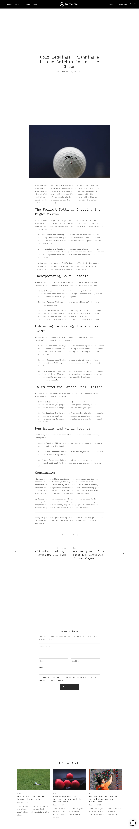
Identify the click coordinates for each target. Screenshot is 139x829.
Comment (45, 646)
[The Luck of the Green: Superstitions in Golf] (33, 779)
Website (43, 667)
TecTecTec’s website (48, 380)
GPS (22, 4)
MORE (28, 4)
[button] (133, 823)
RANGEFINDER (13, 4)
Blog (69, 51)
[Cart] (135, 4)
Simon (62, 72)
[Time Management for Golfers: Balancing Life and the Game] (69, 779)
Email (75, 661)
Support (113, 4)
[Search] (130, 4)
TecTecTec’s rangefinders (50, 319)
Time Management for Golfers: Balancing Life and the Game (67, 799)
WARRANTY (123, 4)
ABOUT (35, 4)
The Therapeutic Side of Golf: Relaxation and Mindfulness (103, 799)
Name (43, 661)
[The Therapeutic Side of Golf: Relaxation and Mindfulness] (105, 779)
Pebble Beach (68, 263)
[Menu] (4, 4)
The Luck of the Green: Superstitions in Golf (30, 797)
